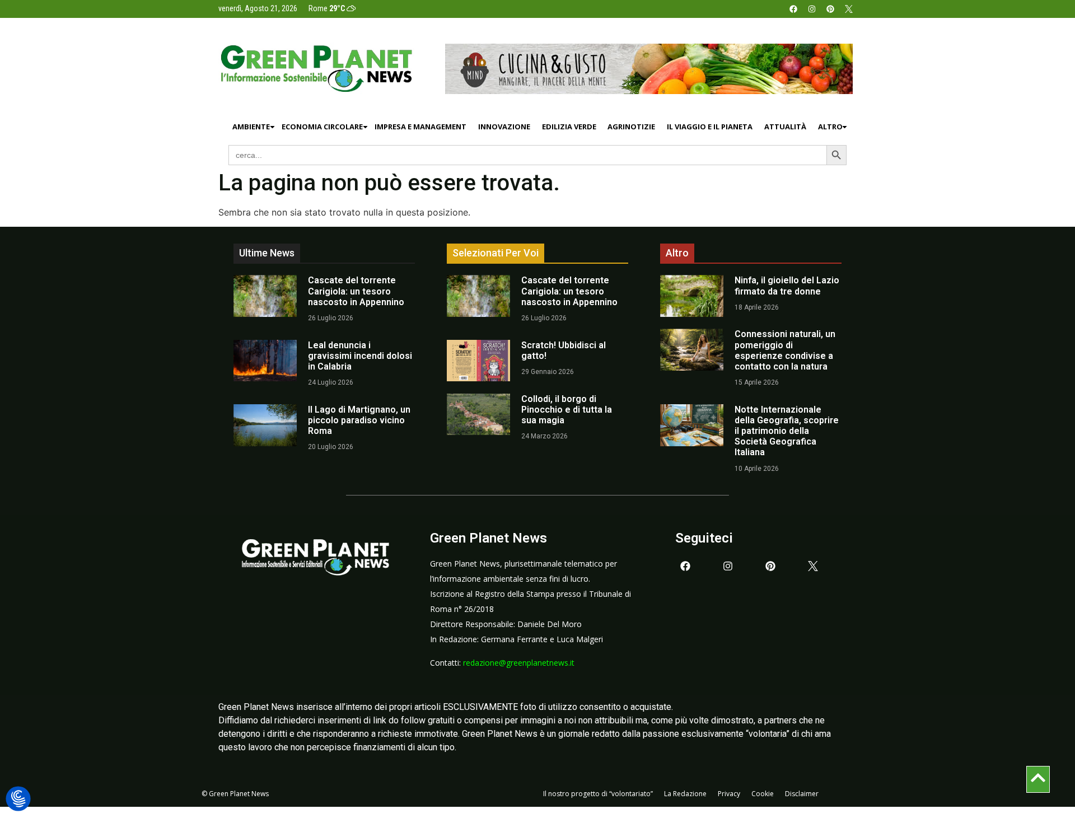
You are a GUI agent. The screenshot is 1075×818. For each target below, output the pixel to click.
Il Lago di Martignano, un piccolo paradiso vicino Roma (359, 420)
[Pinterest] (830, 9)
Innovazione (504, 126)
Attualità (785, 126)
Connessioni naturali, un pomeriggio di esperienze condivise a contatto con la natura (785, 350)
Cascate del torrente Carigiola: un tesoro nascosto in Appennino (356, 291)
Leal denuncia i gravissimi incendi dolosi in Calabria (360, 356)
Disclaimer (802, 793)
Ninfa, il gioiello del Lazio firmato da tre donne (787, 285)
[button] (18, 799)
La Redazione (685, 793)
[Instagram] (812, 9)
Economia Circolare (322, 126)
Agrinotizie (631, 126)
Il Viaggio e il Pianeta (709, 126)
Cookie (762, 793)
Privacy (729, 793)
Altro (830, 126)
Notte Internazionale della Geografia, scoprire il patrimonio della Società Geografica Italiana (787, 431)
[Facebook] (793, 9)
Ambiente (251, 126)
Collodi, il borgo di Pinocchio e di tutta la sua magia (566, 410)
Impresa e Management (420, 126)
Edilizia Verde (569, 126)
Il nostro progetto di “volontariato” (598, 793)
